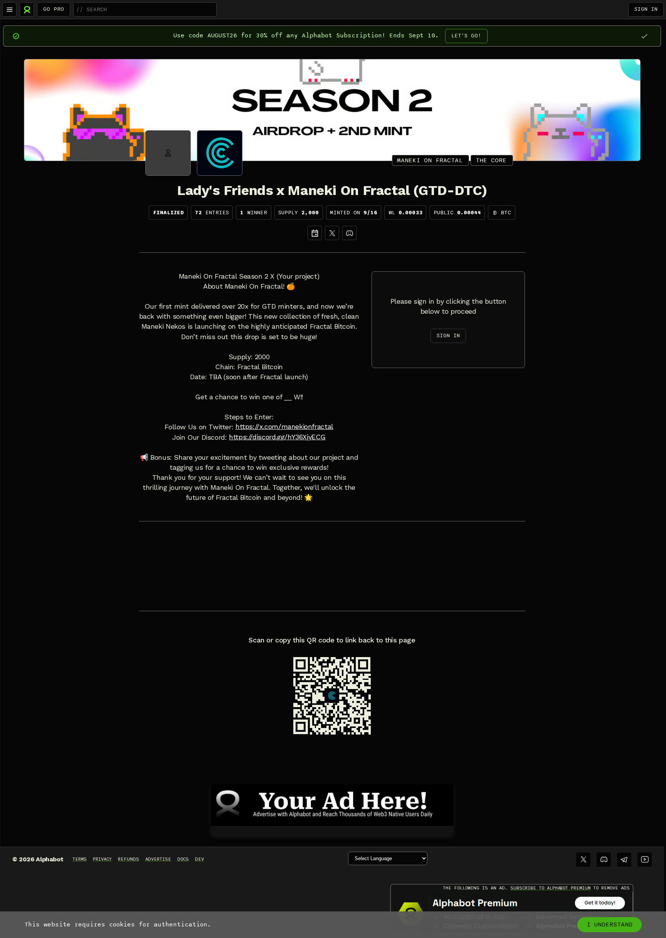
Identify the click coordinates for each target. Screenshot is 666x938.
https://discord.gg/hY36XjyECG (277, 437)
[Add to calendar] (315, 233)
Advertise (158, 859)
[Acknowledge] (644, 36)
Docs (183, 859)
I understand (609, 924)
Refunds (128, 859)
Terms (79, 859)
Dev (199, 859)
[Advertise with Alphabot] (332, 804)
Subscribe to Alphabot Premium (550, 888)
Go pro (53, 9)
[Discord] (349, 233)
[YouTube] (644, 859)
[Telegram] (624, 859)
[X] (332, 233)
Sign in (646, 9)
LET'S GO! (466, 35)
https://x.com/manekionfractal (284, 426)
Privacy (102, 859)
